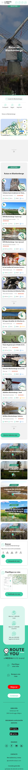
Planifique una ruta (15, 665)
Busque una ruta (15, 675)
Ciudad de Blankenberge (15, 99)
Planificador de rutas (14, 594)
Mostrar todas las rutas (10, 435)
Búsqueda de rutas (14, 561)
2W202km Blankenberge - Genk (12, 392)
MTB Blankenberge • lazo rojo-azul (13, 242)
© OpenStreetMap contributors (21, 135)
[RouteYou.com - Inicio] (7, 2)
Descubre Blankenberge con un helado (15, 368)
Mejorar (14, 687)
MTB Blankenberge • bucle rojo (12, 217)
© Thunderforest (12, 135)
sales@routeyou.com (14, 760)
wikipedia (6, 92)
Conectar (14, 695)
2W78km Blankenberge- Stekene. (13, 416)
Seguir (12, 107)
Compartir (5, 107)
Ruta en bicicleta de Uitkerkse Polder (14, 291)
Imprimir (19, 107)
